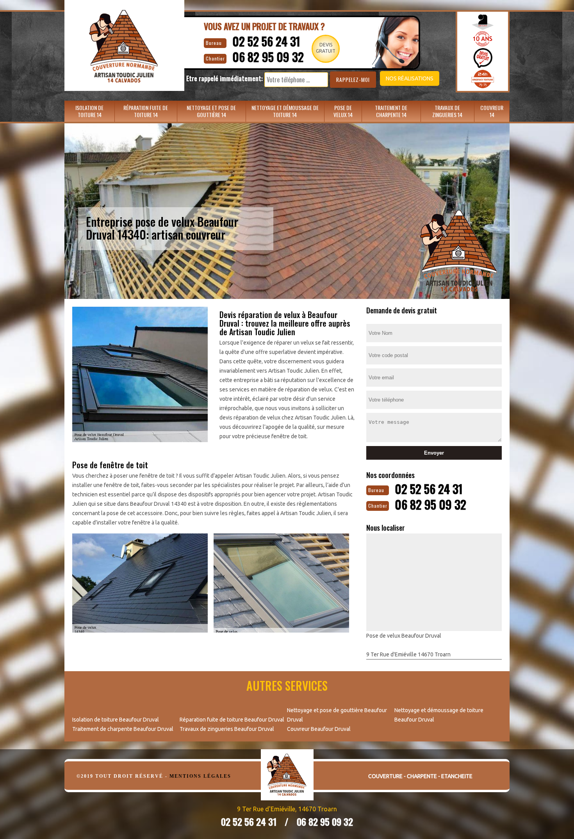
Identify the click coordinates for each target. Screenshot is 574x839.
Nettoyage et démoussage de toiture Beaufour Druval (438, 715)
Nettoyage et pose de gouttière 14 (211, 111)
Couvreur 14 (491, 111)
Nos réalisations (409, 78)
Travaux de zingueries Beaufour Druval (227, 729)
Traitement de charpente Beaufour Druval (122, 729)
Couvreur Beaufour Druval (319, 729)
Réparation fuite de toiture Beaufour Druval (232, 719)
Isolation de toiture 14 (89, 111)
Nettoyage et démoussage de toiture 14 (285, 111)
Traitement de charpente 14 (391, 111)
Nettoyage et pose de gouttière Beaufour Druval (337, 715)
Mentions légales (200, 776)
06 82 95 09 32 (268, 57)
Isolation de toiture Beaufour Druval (115, 719)
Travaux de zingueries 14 (447, 111)
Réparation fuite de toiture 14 (145, 111)
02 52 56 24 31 (266, 41)
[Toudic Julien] (287, 780)
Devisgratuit (325, 47)
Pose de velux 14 (343, 111)
